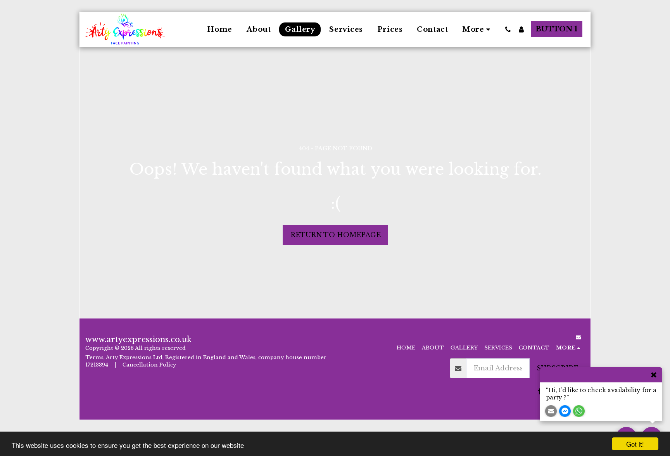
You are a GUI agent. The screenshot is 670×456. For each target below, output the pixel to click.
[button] (508, 29)
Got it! (635, 444)
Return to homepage (335, 235)
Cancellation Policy (150, 364)
